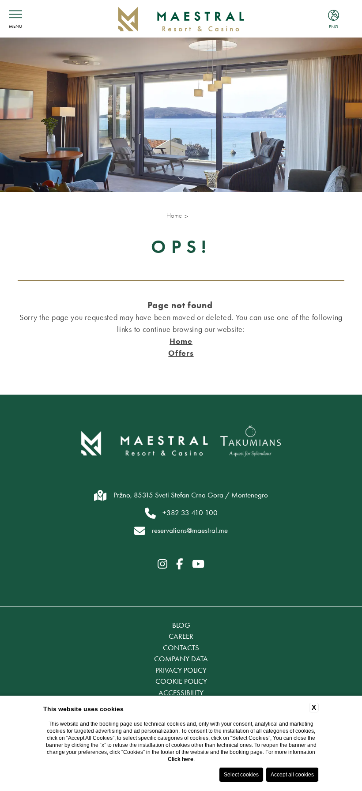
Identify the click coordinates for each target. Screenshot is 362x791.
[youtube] (198, 564)
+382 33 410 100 (190, 512)
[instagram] (162, 564)
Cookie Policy (181, 681)
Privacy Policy (181, 670)
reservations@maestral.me (190, 530)
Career (181, 636)
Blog (181, 625)
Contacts (181, 647)
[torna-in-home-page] (181, 19)
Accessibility (181, 692)
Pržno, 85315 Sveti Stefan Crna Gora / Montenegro (190, 494)
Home (174, 215)
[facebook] (179, 564)
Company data (181, 658)
